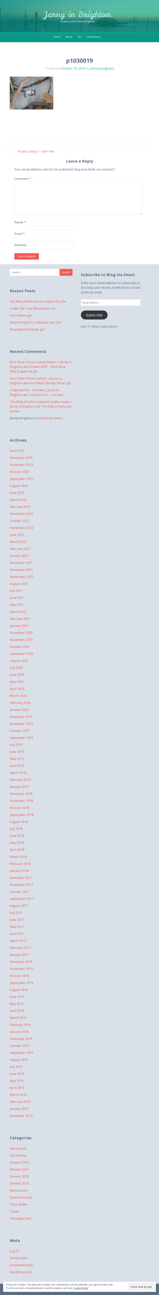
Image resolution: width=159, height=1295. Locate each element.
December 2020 (21, 633)
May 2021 (17, 605)
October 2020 (19, 647)
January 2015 (19, 1109)
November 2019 (21, 724)
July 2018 (16, 829)
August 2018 (19, 822)
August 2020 (19, 661)
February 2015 (20, 1102)
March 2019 (18, 773)
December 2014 (21, 1116)
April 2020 (17, 689)
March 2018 (18, 857)
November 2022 (21, 514)
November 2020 (21, 640)
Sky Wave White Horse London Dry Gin (38, 301)
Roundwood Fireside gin (27, 329)
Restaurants (19, 1190)
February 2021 (20, 619)
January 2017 (19, 955)
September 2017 (22, 899)
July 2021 (16, 591)
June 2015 (17, 1074)
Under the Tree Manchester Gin (33, 308)
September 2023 (22, 479)
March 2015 (18, 1095)
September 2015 (22, 1053)
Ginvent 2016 (19, 1162)
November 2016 (21, 969)
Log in (14, 1251)
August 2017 (19, 906)
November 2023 (21, 465)
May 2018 (17, 843)
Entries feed (18, 1258)
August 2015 (19, 1060)
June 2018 (17, 836)
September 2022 (22, 528)
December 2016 (21, 962)
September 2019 (22, 738)
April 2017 (17, 934)
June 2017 (17, 920)
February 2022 (20, 549)
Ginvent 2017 (19, 1169)
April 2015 (17, 1088)
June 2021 (17, 598)
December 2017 (21, 878)
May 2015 (17, 1081)
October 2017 (19, 892)
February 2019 (20, 780)
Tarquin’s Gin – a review (45, 395)
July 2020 (16, 668)
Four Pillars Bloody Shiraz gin (49, 383)
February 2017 (20, 948)
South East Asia (21, 1197)
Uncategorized (20, 1218)
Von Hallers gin (21, 315)
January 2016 (19, 1032)
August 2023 (19, 486)
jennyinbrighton (102, 68)
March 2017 (18, 941)
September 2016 (22, 983)
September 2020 (22, 654)
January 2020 (19, 710)
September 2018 (22, 815)
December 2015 (21, 1039)
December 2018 (21, 794)
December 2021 (21, 563)
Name (20, 222)
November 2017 (21, 885)
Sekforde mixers (50, 418)
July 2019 (16, 745)
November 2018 (21, 801)
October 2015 (19, 1046)
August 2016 (19, 990)
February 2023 (20, 507)
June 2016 (17, 997)
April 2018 (17, 850)
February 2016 (20, 1025)
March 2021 (18, 612)
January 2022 (19, 556)
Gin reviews (18, 1155)
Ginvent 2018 (19, 1176)
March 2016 (18, 1018)
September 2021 (22, 577)
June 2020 (17, 675)
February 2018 (20, 864)
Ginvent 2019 (19, 1183)
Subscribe (94, 315)
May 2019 (17, 759)
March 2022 (18, 542)
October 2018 (19, 808)
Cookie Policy (80, 1288)
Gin (80, 36)
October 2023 (19, 472)
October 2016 (19, 976)
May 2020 (17, 682)
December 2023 (21, 458)
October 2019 (19, 731)
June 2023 (17, 493)
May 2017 (17, 927)
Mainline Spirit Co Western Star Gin (35, 322)
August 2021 (19, 584)
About (68, 36)
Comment (22, 179)
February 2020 (20, 703)
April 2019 (17, 766)
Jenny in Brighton (77, 14)
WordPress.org (21, 1272)
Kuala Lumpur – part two (34, 151)
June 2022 (17, 535)
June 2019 (17, 752)
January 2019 (19, 787)
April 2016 (17, 1011)
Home (57, 36)
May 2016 (17, 1004)
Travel (14, 1211)
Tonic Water (19, 1204)
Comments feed (21, 1265)
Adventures (94, 36)
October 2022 (19, 521)
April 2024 (17, 451)
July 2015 (16, 1067)
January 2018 (19, 871)
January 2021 (19, 626)
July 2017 (16, 913)
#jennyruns (18, 1148)
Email (19, 234)
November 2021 (21, 570)
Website (20, 245)
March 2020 (18, 696)
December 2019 (21, 717)
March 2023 (18, 500)
